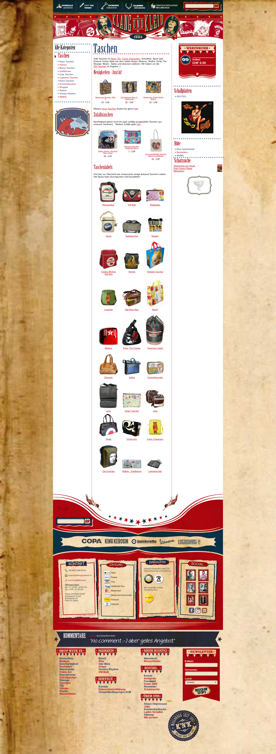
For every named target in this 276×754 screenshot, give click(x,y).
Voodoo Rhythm (67, 93)
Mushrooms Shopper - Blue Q (105, 98)
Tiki (61, 685)
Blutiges (64, 661)
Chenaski (108, 377)
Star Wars (104, 664)
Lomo (108, 411)
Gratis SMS (150, 684)
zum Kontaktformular (77, 580)
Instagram (150, 678)
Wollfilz (180, 155)
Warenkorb (150, 658)
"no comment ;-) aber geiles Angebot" (132, 641)
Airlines (63, 64)
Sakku (132, 377)
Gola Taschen (66, 74)
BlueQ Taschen (67, 68)
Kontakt (103, 686)
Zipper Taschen (132, 411)
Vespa (108, 236)
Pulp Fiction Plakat (182, 168)
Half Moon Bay (132, 309)
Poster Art (65, 672)
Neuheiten (65, 666)
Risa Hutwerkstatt (185, 149)
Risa (101, 661)
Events (148, 675)
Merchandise (108, 205)
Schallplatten (183, 91)
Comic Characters (131, 58)
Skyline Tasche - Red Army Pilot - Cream (108, 152)
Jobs (147, 706)
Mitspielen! (178, 171)
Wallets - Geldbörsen (132, 471)
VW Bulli (132, 205)
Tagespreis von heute (184, 166)
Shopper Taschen (155, 272)
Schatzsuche (182, 161)
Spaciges (65, 683)
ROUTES (181, 96)
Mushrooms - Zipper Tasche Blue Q (153, 98)
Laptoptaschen (155, 471)
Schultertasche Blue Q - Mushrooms (129, 98)
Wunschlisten (67, 693)
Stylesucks (132, 439)
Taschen (63, 56)
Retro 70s (116, 58)
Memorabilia (66, 669)
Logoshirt (108, 309)
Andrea (93, 636)
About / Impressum (155, 704)
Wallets (63, 96)
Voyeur (63, 691)
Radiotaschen (132, 236)
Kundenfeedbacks (155, 709)
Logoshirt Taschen (68, 77)
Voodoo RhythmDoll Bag (108, 273)
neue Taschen (109, 108)
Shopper (63, 87)
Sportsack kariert (155, 348)
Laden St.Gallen (153, 712)
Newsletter (150, 686)
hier (136, 108)
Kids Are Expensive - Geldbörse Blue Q (131, 147)
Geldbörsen (65, 71)
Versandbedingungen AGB (115, 692)
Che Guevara (108, 471)
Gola (155, 411)
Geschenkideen (68, 664)
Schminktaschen (67, 84)
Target (108, 439)
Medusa (108, 348)
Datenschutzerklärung (112, 689)
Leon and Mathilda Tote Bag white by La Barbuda (155, 155)
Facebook (150, 681)
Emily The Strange (131, 348)
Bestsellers (182, 152)
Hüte (177, 144)
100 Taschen (99, 66)
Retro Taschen (66, 80)
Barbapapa (155, 205)
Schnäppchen (68, 677)
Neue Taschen (66, 61)
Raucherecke (67, 674)
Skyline (63, 90)
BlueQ (155, 309)
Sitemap (64, 680)
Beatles (155, 236)
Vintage (64, 688)
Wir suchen (151, 717)
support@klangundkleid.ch (80, 575)
